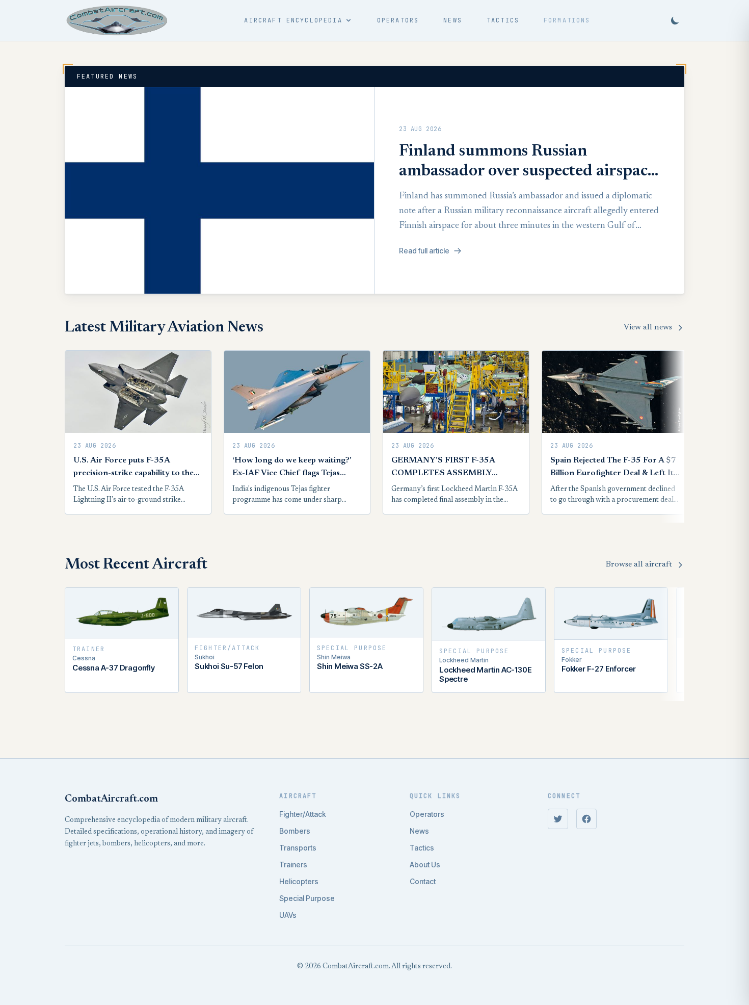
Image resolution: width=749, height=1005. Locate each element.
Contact (423, 881)
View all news (648, 327)
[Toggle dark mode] (675, 20)
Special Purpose (307, 898)
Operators (398, 20)
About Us (425, 864)
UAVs (288, 915)
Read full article (424, 250)
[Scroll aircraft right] (672, 644)
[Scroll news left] (77, 436)
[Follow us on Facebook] (586, 819)
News (452, 20)
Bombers (294, 831)
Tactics (503, 20)
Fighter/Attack (302, 814)
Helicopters (298, 881)
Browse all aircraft (639, 564)
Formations (567, 20)
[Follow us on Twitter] (558, 819)
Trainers (293, 864)
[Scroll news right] (672, 436)
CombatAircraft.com (111, 799)
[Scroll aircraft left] (77, 644)
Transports (297, 847)
